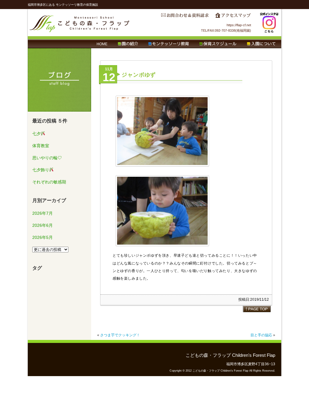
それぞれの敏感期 (49, 181)
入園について (261, 44)
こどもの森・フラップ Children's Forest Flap (80, 22)
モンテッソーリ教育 (168, 44)
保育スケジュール (217, 44)
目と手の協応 (261, 335)
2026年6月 (42, 225)
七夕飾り (40, 169)
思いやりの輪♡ (47, 157)
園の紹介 (128, 44)
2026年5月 (42, 237)
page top (257, 309)
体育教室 (40, 145)
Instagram (269, 22)
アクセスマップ (233, 17)
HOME (102, 44)
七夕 (36, 133)
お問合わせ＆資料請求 (185, 17)
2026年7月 (42, 213)
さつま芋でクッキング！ (120, 335)
